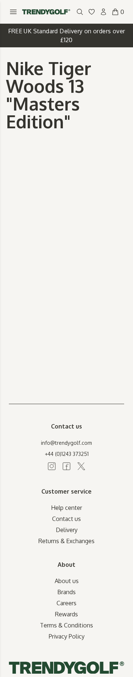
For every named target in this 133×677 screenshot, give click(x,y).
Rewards (66, 614)
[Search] (79, 12)
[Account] (103, 12)
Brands (66, 592)
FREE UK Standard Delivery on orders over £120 (66, 35)
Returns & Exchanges (66, 541)
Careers (66, 603)
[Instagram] (52, 466)
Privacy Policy (67, 636)
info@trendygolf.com (66, 443)
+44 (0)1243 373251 (67, 454)
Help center (66, 507)
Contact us (66, 518)
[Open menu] (13, 11)
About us (67, 581)
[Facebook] (66, 466)
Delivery (67, 530)
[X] (81, 466)
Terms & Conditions (66, 625)
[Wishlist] (91, 12)
